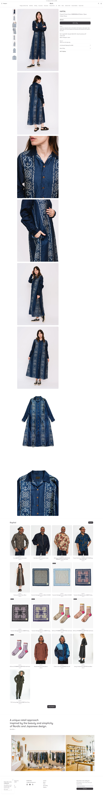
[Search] (99, 3)
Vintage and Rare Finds (24, 5)
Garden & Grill (67, 5)
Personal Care (52, 5)
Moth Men (31, 5)
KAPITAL (63, 11)
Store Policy (45, 785)
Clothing (35, 5)
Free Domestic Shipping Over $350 (66, 45)
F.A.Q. (44, 784)
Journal (44, 780)
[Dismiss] (13, 780)
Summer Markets (74, 5)
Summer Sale (81, 5)
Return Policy (62, 48)
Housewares (46, 5)
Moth (51, 3)
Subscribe (11, 790)
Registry (44, 787)
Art (56, 5)
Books (63, 5)
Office (59, 5)
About (44, 782)
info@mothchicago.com (31, 782)
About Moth (12, 729)
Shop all (90, 522)
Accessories (40, 5)
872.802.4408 (29, 780)
